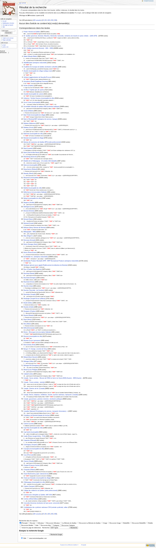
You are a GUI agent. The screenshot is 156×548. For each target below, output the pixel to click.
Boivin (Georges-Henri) (30, 244)
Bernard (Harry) (28, 219)
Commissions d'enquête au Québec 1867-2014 (38, 495)
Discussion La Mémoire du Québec (90, 523)
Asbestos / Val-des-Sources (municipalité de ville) (39, 98)
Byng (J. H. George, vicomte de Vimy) (35, 349)
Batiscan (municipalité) (31, 165)
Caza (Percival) (28, 455)
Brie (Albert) (27, 324)
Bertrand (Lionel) (29, 223)
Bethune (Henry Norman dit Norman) (35, 227)
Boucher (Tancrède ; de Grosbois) (34, 290)
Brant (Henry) (28, 319)
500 (55, 20)
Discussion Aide (46, 525)
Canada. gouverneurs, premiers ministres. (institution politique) (43, 399)
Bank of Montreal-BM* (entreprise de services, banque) (40, 119)
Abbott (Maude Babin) (30, 56)
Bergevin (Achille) (29, 202)
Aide (37, 525)
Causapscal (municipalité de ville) (34, 449)
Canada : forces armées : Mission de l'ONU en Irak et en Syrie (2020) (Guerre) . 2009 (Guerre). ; (53, 378)
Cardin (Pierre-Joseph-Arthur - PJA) (34, 436)
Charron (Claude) (29, 461)
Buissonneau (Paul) (30, 344)
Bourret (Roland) (29, 315)
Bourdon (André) (29, 307)
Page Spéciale (22, 3)
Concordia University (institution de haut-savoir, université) (41, 503)
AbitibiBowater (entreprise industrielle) (35, 62)
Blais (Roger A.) (28, 236)
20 (43, 20)
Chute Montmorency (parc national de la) (36, 474)
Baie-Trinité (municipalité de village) (34, 115)
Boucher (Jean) (28, 286)
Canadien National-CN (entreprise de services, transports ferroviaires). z (46, 411)
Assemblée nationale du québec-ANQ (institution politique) (41, 106)
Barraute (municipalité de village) (34, 138)
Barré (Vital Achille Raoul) (31, 152)
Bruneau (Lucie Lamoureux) (32, 340)
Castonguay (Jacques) (30, 444)
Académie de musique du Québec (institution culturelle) (41, 67)
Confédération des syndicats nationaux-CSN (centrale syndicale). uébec (46, 507)
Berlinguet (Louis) (29, 206)
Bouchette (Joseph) (30, 294)
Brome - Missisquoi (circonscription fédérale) (37, 332)
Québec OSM (5, 46)
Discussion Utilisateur (53, 523)
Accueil (4, 21)
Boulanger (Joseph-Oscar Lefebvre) (34, 298)
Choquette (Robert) (29, 469)
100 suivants (37, 20)
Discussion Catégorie (68, 525)
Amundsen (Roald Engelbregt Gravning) (36, 81)
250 (52, 20)
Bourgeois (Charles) (30, 311)
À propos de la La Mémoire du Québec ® (69, 544)
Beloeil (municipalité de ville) (32, 198)
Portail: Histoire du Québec (32, 31)
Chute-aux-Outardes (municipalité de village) (37, 478)
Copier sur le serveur (8, 38)
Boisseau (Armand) (29, 240)
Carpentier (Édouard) (30, 440)
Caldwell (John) (28, 374)
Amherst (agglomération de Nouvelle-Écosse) (37, 77)
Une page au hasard (8, 25)
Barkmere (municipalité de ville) (33, 133)
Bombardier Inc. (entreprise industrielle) (36, 257)
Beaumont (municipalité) (31, 177)
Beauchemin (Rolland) (30, 169)
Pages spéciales (7, 40)
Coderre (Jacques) (29, 486)
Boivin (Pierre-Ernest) (30, 252)
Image (105, 523)
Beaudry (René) (28, 173)
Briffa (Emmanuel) (29, 328)
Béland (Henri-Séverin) (30, 357)
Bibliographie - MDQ (30, 231)
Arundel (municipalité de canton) (33, 94)
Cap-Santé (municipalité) (31, 432)
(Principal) (24, 523)
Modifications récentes (8, 23)
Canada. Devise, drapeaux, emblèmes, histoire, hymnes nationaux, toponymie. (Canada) (51, 394)
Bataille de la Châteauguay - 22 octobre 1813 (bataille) (40, 161)
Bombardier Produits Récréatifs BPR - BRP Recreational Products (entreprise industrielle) (51, 261)
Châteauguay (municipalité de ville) (34, 482)
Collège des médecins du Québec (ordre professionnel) (40, 490)
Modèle (150, 523)
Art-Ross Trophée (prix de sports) (34, 90)
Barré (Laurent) (28, 148)
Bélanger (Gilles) (29, 361)
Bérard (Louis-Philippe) (30, 369)
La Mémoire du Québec (69, 523)
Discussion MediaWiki (139, 523)
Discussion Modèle (27, 525)
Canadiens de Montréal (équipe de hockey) (37, 415)
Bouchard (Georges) (30, 277)
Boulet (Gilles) (28, 303)
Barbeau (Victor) (29, 127)
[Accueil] (9, 8)
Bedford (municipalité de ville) (33, 188)
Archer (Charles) (29, 85)
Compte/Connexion (149, 0)
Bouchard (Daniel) (29, 273)
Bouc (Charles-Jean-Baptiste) (33, 269)
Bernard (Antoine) (29, 211)
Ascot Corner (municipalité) (32, 102)
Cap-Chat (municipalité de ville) (33, 428)
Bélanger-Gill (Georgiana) (31, 365)
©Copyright (83, 544)
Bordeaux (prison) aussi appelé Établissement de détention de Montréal (46, 265)
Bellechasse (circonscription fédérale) (35, 192)
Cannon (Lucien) (29, 423)
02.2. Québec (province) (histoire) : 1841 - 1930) (38, 48)
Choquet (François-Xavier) (32, 465)
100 (49, 20)
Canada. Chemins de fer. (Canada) (34, 388)
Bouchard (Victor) (29, 282)
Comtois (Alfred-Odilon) (31, 499)
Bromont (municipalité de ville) (33, 336)
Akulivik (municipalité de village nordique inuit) (38, 71)
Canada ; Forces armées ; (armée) (34, 382)
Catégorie (56, 525)
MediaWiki (126, 523)
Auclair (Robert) (28, 111)
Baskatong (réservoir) (30, 156)
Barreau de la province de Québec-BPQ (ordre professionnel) (42, 142)
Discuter (32, 523)
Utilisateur (41, 523)
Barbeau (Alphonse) (30, 123)
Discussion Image (115, 523)
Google (4, 45)
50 (45, 20)
